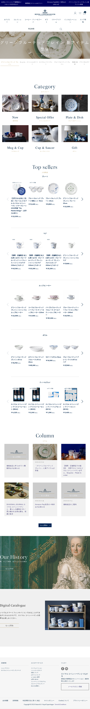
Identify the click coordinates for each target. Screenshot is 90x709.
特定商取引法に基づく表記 (31, 700)
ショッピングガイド (36, 670)
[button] (9, 63)
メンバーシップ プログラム (38, 681)
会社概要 (5, 700)
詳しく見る (45, 56)
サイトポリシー (49, 700)
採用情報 (15, 700)
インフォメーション (36, 668)
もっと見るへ (44, 525)
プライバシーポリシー (80, 700)
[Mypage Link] (75, 13)
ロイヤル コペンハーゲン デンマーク (11, 670)
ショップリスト (5, 668)
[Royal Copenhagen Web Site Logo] (45, 14)
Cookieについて (64, 700)
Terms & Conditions (60, 704)
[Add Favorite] (80, 13)
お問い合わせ (34, 679)
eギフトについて (35, 675)
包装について (34, 672)
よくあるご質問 (35, 677)
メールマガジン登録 (75, 687)
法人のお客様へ (35, 686)
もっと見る (9, 569)
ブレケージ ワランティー (38, 683)
